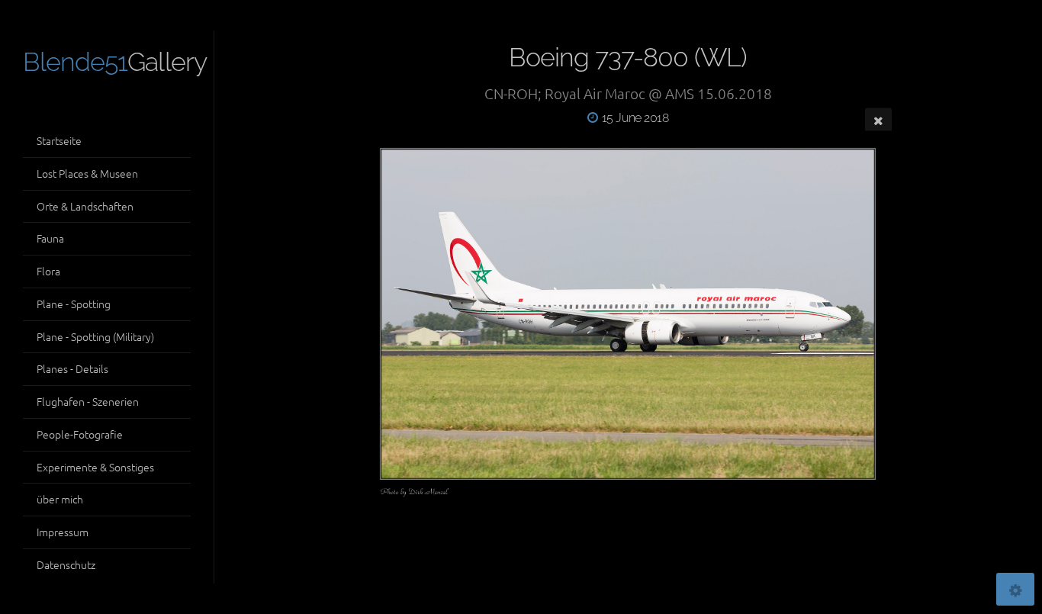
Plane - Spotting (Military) (95, 336)
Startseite (59, 140)
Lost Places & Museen (87, 173)
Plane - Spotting (74, 303)
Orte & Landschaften (85, 206)
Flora (48, 270)
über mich (60, 498)
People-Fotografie (80, 434)
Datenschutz (66, 564)
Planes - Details (72, 368)
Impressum (62, 531)
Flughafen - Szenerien (88, 401)
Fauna (50, 238)
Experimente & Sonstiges (95, 466)
